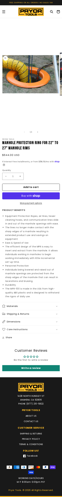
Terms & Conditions (31, 444)
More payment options (31, 203)
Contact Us (31, 421)
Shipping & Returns (31, 433)
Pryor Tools (15, 490)
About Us (31, 415)
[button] (3, 11)
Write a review (31, 368)
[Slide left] (24, 132)
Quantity (6, 170)
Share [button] (9, 337)
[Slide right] (37, 132)
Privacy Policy (31, 438)
